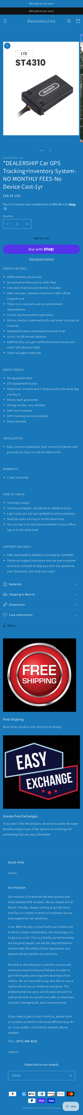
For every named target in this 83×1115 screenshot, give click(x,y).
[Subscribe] (70, 1075)
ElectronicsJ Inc (36, 1108)
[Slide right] (50, 150)
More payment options (41, 258)
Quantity (8, 216)
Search (12, 873)
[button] (5, 21)
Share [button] (11, 625)
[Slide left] (32, 150)
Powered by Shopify (51, 1108)
